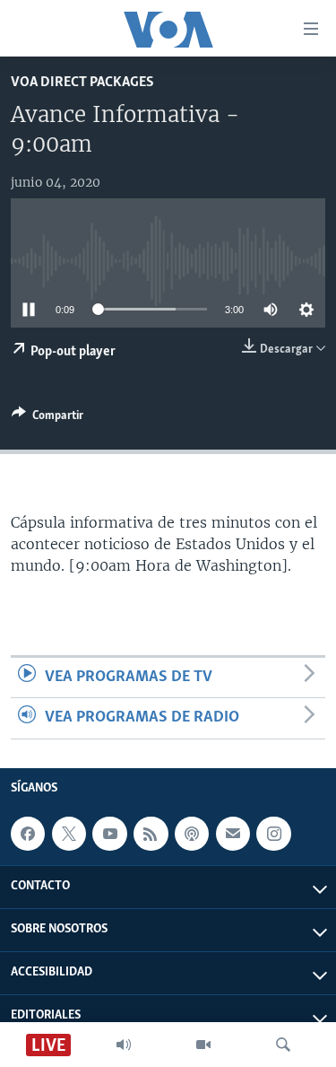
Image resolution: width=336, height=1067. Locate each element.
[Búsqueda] (283, 1044)
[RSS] (151, 834)
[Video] (203, 1044)
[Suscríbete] (233, 834)
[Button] (47, 418)
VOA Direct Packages (82, 82)
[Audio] (124, 1044)
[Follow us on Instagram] (273, 834)
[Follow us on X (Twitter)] (69, 834)
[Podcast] (192, 834)
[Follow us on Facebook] (28, 834)
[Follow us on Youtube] (109, 834)
